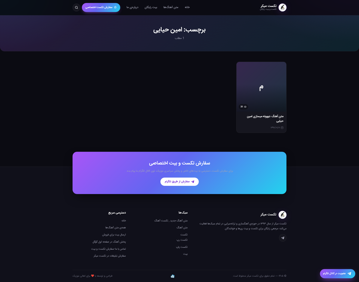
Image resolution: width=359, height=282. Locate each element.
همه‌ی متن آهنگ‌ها (115, 227)
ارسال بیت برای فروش (114, 235)
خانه (187, 7)
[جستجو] (76, 7)
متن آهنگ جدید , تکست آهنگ (171, 221)
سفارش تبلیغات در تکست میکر (110, 256)
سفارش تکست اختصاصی (98, 7)
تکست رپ (182, 240)
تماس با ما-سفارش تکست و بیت (108, 249)
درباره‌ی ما (132, 7)
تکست (184, 235)
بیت (185, 254)
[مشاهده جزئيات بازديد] (172, 276)
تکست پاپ (182, 247)
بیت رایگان (151, 7)
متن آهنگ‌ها (170, 7)
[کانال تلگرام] (282, 238)
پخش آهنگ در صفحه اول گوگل (109, 242)
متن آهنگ (182, 227)
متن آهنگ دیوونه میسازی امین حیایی (265, 119)
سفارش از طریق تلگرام (177, 181)
